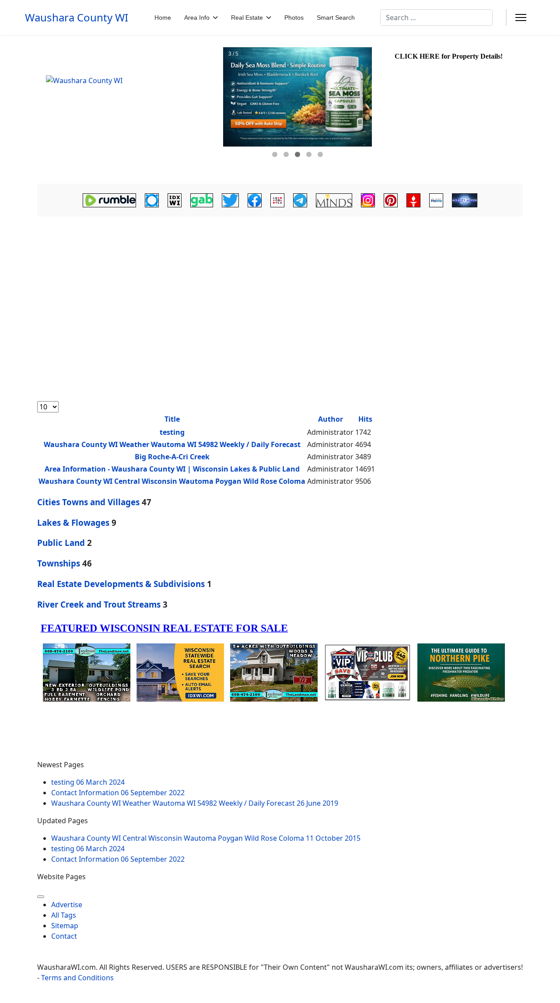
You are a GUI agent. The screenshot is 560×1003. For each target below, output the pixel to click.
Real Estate (247, 17)
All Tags (63, 915)
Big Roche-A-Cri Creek (172, 456)
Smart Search (336, 17)
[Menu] (520, 17)
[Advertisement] (280, 292)
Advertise (66, 904)
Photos (294, 17)
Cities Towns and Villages (88, 501)
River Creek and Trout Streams (99, 604)
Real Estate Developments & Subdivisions (121, 583)
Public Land (61, 542)
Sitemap (64, 925)
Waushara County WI (76, 17)
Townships (58, 563)
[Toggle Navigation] (40, 896)
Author (330, 419)
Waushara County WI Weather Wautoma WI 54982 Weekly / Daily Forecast (172, 444)
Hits (365, 419)
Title (172, 419)
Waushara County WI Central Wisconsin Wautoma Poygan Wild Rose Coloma (171, 481)
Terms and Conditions (77, 977)
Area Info (197, 17)
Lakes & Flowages (73, 522)
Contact (64, 936)
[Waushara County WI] (129, 109)
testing (172, 432)
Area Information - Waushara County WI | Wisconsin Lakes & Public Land (172, 469)
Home (162, 17)
